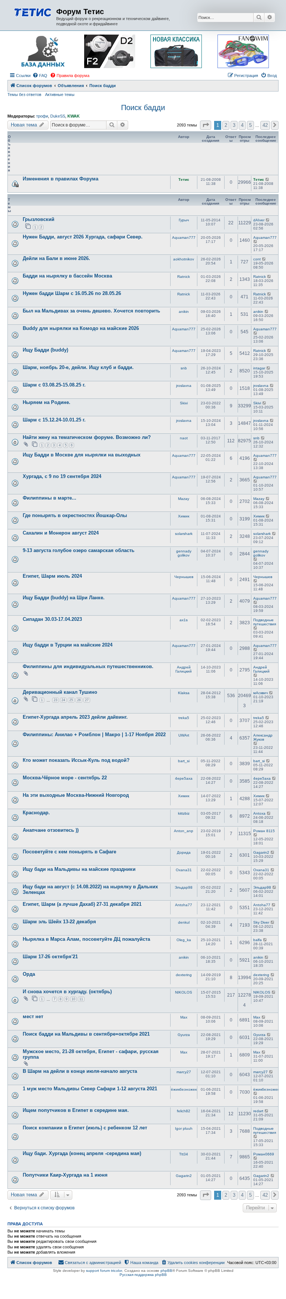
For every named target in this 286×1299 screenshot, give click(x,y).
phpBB (166, 1270)
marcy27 (184, 1072)
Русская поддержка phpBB (143, 1275)
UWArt (183, 735)
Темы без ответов (24, 94)
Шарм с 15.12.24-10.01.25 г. (54, 420)
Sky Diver (261, 922)
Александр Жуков (263, 737)
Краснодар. (36, 812)
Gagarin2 (261, 852)
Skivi (184, 403)
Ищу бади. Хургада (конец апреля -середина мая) (82, 1153)
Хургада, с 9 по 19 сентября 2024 (62, 476)
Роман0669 (263, 1154)
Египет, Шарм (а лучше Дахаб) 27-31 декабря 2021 (82, 904)
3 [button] (234, 125)
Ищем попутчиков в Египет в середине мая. (76, 1110)
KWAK (73, 116)
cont (257, 259)
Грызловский (38, 219)
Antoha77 (183, 905)
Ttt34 (183, 1154)
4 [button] (242, 125)
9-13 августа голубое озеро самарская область (78, 550)
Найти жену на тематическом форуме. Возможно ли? (87, 437)
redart (258, 1111)
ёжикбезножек (184, 1089)
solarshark (184, 534)
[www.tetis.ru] (32, 12)
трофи (42, 116)
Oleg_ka (184, 940)
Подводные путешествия (264, 622)
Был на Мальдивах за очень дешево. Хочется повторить (91, 311)
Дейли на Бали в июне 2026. (56, 258)
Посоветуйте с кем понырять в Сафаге (69, 851)
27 (87, 700)
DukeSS (57, 116)
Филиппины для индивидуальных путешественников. (88, 666)
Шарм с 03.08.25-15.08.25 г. (54, 385)
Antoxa (259, 813)
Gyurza (184, 1035)
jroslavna (183, 386)
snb (184, 368)
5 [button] (250, 125)
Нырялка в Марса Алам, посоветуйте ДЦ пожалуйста (86, 939)
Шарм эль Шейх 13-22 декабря (59, 921)
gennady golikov (183, 553)
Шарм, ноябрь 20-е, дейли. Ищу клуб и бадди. (78, 367)
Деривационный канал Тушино (60, 692)
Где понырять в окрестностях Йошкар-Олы (75, 515)
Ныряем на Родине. (46, 402)
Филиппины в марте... (49, 498)
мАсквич (260, 693)
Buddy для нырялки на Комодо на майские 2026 (81, 328)
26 (79, 700)
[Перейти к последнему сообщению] (267, 179)
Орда (29, 974)
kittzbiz (184, 813)
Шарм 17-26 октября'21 (50, 956)
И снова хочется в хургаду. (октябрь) (67, 991)
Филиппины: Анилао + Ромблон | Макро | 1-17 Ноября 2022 (94, 734)
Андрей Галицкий (183, 669)
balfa (257, 940)
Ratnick (183, 277)
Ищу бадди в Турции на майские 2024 (67, 645)
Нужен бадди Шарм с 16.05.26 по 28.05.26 (72, 293)
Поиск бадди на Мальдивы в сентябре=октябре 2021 (86, 1034)
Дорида (184, 852)
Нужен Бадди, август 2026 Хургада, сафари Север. (83, 237)
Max (183, 1017)
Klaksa (184, 693)
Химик (183, 516)
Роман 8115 (264, 831)
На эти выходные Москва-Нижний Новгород (76, 795)
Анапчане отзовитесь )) (51, 830)
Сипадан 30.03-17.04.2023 (52, 619)
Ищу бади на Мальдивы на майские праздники (79, 869)
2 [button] (226, 125)
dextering (184, 975)
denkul (184, 922)
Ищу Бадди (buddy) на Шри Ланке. (64, 597)
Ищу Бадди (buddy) (45, 350)
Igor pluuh (184, 1128)
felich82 (183, 1111)
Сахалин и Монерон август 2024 (61, 533)
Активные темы (59, 94)
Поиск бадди (143, 107)
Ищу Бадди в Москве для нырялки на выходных (81, 455)
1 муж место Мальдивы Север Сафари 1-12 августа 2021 (90, 1088)
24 (63, 700)
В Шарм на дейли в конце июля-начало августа (80, 1071)
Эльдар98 (184, 887)
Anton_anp (183, 831)
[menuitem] (39, 75)
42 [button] (265, 125)
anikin (184, 311)
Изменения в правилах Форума (60, 179)
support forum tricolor (104, 1270)
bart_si (184, 761)
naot (184, 438)
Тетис (183, 179)
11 (81, 999)
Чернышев (183, 577)
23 (55, 700)
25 (71, 700)
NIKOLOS (183, 992)
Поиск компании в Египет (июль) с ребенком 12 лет (85, 1127)
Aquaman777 (184, 237)
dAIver (258, 220)
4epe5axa (184, 778)
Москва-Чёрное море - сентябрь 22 (65, 777)
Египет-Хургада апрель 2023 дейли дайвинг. (75, 717)
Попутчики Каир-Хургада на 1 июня (65, 1175)
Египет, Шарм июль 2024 (52, 576)
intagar (259, 368)
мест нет (33, 1016)
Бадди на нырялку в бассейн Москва (67, 276)
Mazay (183, 499)
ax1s (183, 620)
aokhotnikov (183, 259)
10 (73, 999)
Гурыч (184, 220)
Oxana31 (184, 870)
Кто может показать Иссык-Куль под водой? (76, 760)
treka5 (183, 718)
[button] (205, 125)
